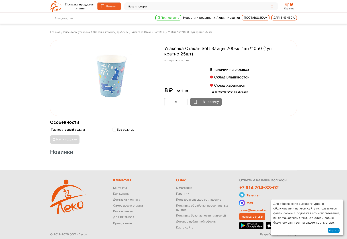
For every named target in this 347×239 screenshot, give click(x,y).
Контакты (120, 188)
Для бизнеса (284, 17)
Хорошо (333, 230)
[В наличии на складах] (251, 69)
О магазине (184, 188)
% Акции (219, 17)
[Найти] (272, 6)
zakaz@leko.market (253, 210)
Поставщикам (255, 17)
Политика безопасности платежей (201, 215)
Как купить (121, 193)
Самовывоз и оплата (128, 205)
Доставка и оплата (126, 199)
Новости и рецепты (197, 17)
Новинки (233, 17)
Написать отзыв (252, 216)
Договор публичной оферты (196, 221)
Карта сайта (184, 227)
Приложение (170, 17)
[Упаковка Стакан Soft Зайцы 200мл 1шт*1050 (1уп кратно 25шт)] (110, 77)
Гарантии (182, 193)
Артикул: (169, 60)
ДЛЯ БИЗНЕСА (123, 217)
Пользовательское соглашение (198, 199)
